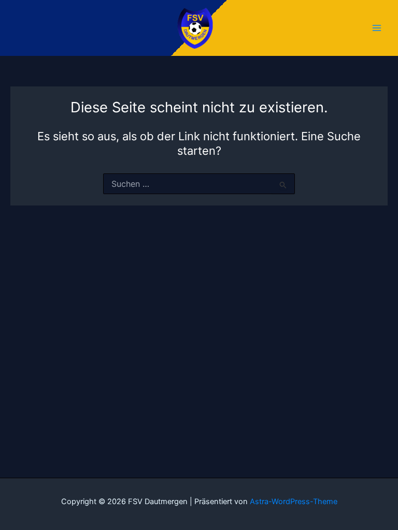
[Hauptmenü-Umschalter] (377, 28)
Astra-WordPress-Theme (293, 501)
